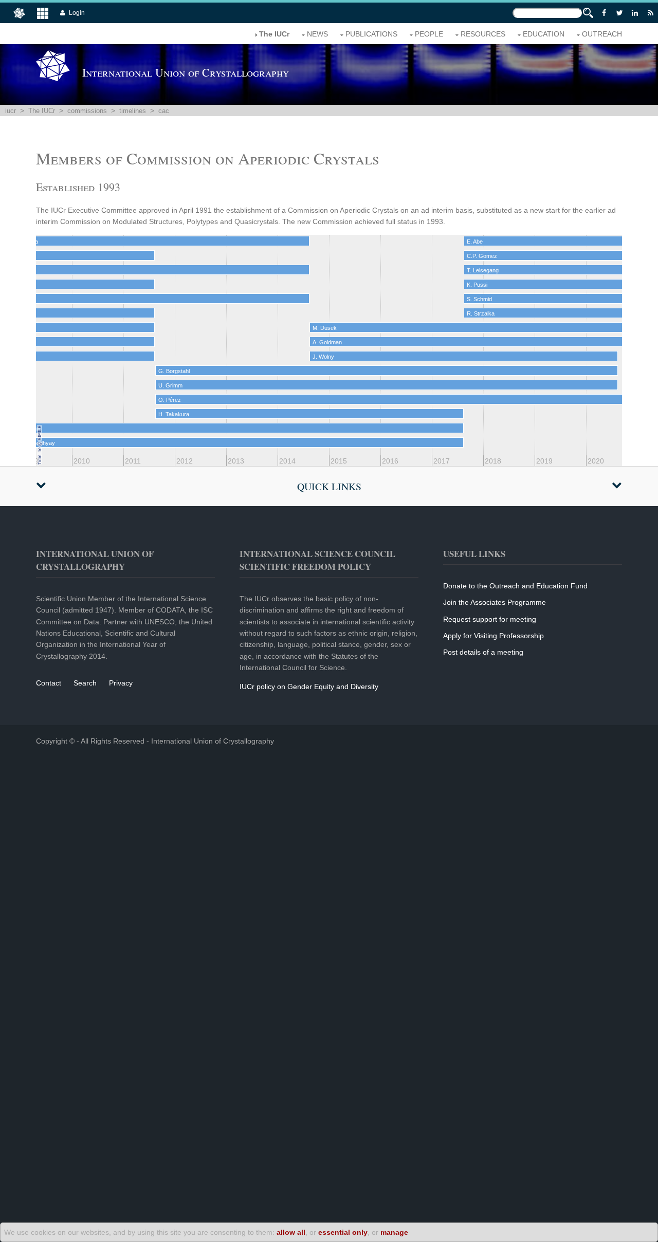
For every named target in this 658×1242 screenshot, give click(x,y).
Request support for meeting (489, 619)
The (274, 34)
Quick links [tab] (329, 486)
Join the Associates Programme (494, 602)
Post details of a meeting (483, 652)
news (317, 34)
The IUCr (41, 111)
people (429, 34)
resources (483, 34)
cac (163, 111)
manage (394, 1232)
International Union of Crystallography (212, 741)
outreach (602, 34)
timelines (132, 111)
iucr (10, 111)
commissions (87, 111)
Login (77, 12)
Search (85, 683)
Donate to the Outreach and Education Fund (515, 586)
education (543, 34)
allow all (291, 1232)
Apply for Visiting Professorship (493, 636)
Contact (48, 683)
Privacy (121, 683)
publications (371, 34)
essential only (343, 1232)
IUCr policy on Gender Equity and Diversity (309, 686)
